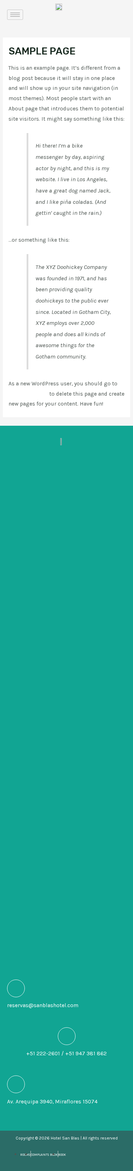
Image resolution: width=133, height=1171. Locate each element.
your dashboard (28, 394)
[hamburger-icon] (15, 15)
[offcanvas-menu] (116, 14)
